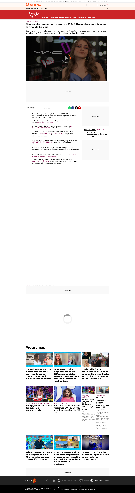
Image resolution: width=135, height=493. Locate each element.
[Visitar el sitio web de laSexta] (53, 480)
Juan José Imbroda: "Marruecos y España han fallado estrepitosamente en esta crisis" (102, 402)
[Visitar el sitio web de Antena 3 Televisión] (48, 480)
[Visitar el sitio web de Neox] (59, 480)
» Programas (34, 285)
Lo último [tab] (100, 129)
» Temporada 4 (47, 285)
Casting (45, 17)
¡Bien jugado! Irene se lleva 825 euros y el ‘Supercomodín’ (39, 407)
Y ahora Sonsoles (31, 1)
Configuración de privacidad (61, 489)
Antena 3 (28, 285)
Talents (74, 17)
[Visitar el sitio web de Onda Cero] (81, 480)
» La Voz (40, 285)
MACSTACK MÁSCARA (40, 161)
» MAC (54, 285)
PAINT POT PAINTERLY (45, 123)
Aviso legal (57, 487)
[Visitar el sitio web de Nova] (64, 480)
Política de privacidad (66, 487)
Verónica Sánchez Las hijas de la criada (63, 1)
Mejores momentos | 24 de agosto (37, 403)
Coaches (68, 17)
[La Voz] (33, 18)
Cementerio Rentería (77, 1)
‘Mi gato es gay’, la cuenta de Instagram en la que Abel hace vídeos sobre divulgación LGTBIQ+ (39, 456)
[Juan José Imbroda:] (102, 390)
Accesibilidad (91, 489)
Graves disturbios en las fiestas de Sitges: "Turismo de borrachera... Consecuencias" (95, 456)
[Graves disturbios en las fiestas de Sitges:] (95, 442)
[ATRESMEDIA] (30, 481)
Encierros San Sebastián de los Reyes (44, 1)
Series (28, 8)
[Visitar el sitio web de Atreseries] (75, 480)
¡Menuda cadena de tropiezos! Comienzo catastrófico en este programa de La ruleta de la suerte (88, 404)
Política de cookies (77, 487)
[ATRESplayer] (104, 5)
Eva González (90, 17)
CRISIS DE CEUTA (101, 395)
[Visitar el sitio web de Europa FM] (86, 480)
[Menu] (107, 8)
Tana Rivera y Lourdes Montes (104, 1)
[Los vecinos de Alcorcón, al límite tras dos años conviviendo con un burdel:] (39, 359)
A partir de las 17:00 (60, 403)
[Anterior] (26, 1)
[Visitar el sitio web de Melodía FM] (92, 480)
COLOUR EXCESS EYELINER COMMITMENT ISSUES (54, 155)
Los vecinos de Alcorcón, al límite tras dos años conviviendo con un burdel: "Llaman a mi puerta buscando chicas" (38, 374)
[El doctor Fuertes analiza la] (67, 442)
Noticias (44, 8)
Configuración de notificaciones (79, 489)
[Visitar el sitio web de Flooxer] (107, 480)
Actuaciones (53, 17)
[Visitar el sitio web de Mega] (70, 480)
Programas (35, 8)
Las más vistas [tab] (89, 129)
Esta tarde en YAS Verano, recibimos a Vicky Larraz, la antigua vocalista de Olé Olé (67, 409)
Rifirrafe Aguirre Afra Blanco (89, 1)
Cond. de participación (89, 487)
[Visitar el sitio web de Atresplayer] (99, 480)
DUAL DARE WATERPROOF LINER (51, 133)
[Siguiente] (108, 1)
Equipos (61, 17)
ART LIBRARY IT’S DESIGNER (43, 142)
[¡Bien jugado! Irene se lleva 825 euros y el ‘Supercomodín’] (39, 394)
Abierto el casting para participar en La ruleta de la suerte (97, 134)
